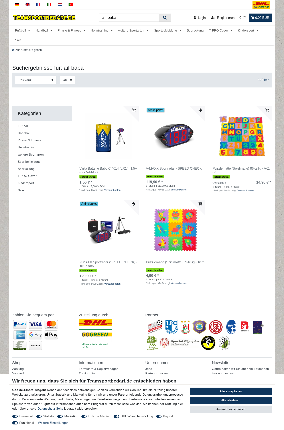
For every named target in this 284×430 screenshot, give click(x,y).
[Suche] (165, 18)
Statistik (48, 416)
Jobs (148, 369)
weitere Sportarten (131, 30)
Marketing (71, 416)
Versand (18, 373)
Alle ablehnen (230, 400)
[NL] (60, 5)
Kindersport (246, 30)
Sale (18, 40)
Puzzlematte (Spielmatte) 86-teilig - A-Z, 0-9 (241, 170)
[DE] (16, 5)
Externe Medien (99, 416)
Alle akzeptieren (231, 391)
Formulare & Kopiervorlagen (98, 369)
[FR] (38, 5)
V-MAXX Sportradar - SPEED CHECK (174, 168)
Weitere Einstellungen (53, 422)
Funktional (26, 422)
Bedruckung (195, 30)
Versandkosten (112, 190)
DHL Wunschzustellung (137, 416)
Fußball (21, 30)
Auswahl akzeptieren (230, 409)
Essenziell (26, 416)
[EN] (27, 5)
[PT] (70, 5)
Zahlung (18, 369)
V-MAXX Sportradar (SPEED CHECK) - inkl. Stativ (108, 264)
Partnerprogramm (157, 373)
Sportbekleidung (166, 30)
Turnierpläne (88, 373)
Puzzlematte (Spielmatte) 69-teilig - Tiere (175, 262)
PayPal (168, 416)
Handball (42, 30)
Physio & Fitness (70, 30)
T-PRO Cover (219, 30)
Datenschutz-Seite (50, 408)
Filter (265, 80)
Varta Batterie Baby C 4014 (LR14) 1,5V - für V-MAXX (108, 170)
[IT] (49, 5)
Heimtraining (100, 30)
